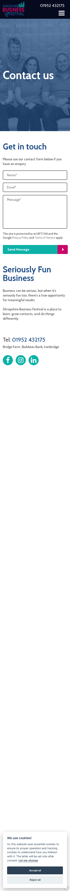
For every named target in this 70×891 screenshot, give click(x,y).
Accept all (35, 870)
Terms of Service (45, 237)
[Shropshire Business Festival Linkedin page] (34, 360)
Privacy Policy (20, 237)
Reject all (35, 879)
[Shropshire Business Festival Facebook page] (8, 360)
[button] (61, 13)
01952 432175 (52, 5)
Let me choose (28, 860)
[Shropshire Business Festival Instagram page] (21, 360)
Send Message (18, 249)
